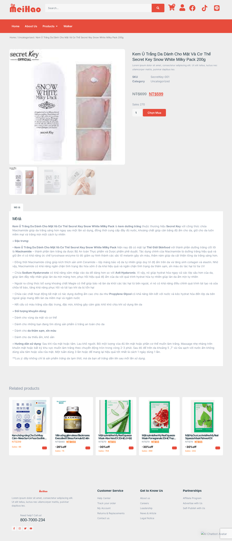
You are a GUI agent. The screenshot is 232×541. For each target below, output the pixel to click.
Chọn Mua (154, 112)
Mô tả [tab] (17, 207)
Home (13, 37)
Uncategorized (26, 37)
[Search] (158, 8)
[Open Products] (56, 26)
